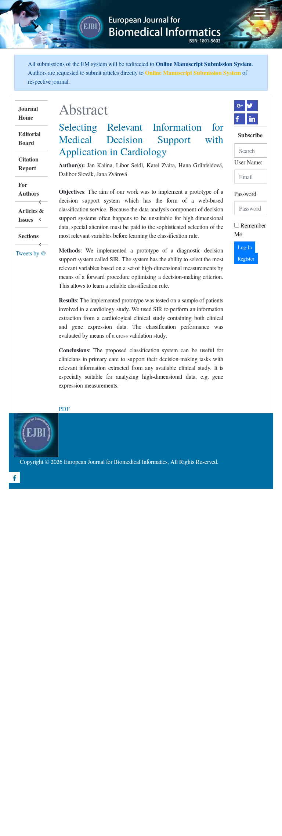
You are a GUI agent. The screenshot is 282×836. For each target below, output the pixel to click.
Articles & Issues (31, 214)
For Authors (28, 188)
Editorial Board (29, 138)
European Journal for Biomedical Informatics (115, 461)
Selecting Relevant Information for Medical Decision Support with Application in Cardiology (141, 139)
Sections (28, 236)
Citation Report (28, 163)
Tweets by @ (31, 253)
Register (246, 258)
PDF (64, 408)
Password (245, 193)
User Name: (248, 162)
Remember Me (250, 229)
